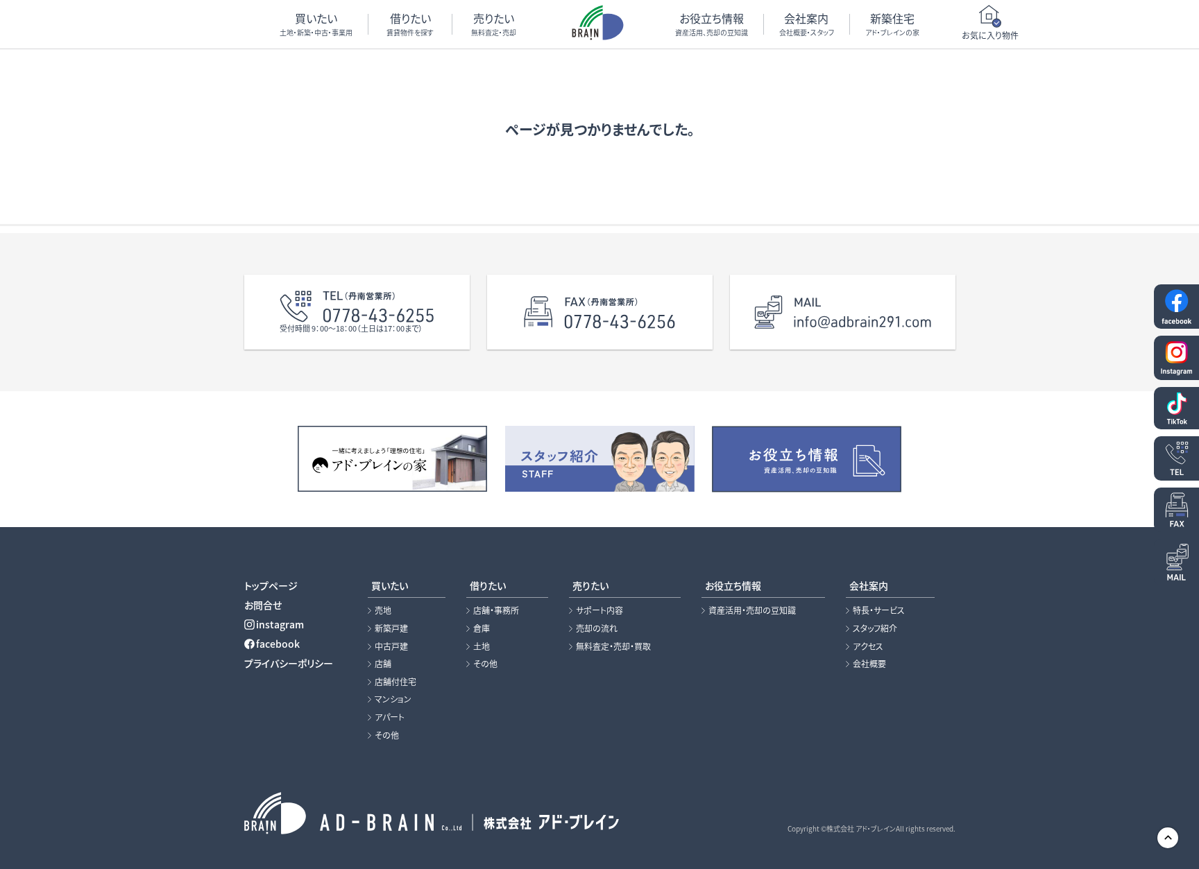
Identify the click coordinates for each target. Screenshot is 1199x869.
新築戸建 (391, 628)
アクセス (868, 646)
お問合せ (263, 605)
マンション (393, 699)
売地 (383, 610)
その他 (387, 735)
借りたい (410, 23)
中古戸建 (391, 646)
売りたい (493, 23)
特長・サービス (879, 610)
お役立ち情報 (711, 23)
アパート (390, 717)
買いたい (316, 23)
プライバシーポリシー (288, 663)
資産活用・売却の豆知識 (752, 610)
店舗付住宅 (395, 681)
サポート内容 (599, 610)
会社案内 (806, 23)
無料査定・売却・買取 (613, 646)
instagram (280, 624)
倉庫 (481, 628)
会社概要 (869, 663)
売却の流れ (597, 628)
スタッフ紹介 (875, 628)
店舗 (383, 663)
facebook (278, 644)
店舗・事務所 (496, 610)
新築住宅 (892, 23)
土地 (481, 646)
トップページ (271, 585)
